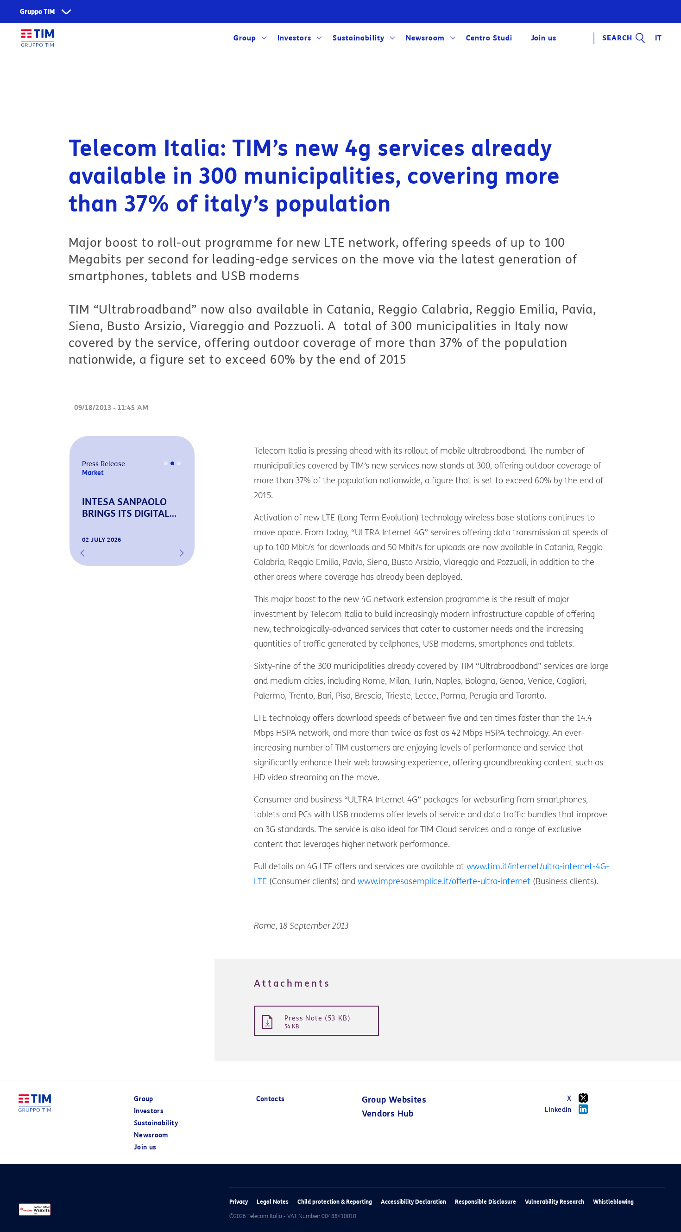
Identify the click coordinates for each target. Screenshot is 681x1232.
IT (658, 38)
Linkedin (558, 1110)
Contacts (270, 1099)
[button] (82, 553)
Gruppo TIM (37, 12)
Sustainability (358, 38)
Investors (294, 38)
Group (244, 38)
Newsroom (425, 38)
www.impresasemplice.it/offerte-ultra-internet (444, 881)
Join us (145, 1147)
